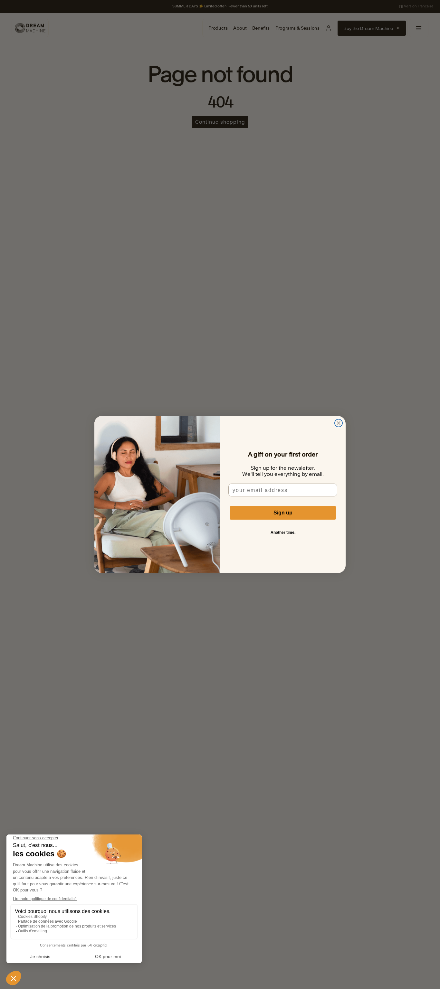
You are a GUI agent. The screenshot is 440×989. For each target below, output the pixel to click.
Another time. (283, 532)
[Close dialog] (338, 423)
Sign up (282, 512)
